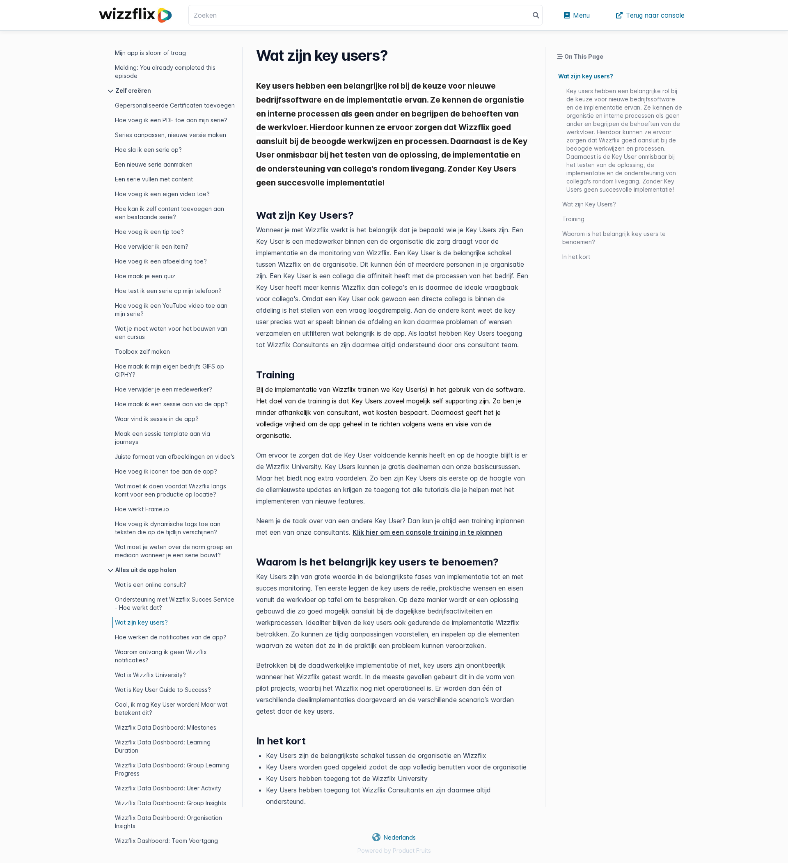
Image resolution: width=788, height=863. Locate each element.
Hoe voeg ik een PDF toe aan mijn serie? (171, 120)
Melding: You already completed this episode (165, 71)
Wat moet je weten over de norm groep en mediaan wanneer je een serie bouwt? (173, 551)
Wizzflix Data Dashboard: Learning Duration (163, 746)
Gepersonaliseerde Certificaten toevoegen (175, 105)
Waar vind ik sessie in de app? (157, 418)
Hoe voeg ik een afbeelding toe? (161, 261)
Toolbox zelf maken (142, 351)
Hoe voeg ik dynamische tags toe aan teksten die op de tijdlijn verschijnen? (167, 528)
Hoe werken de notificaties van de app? (171, 637)
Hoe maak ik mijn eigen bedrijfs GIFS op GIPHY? (169, 370)
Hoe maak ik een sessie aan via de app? (171, 404)
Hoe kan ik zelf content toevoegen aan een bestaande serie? (169, 212)
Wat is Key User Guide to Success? (163, 689)
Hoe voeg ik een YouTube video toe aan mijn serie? (171, 309)
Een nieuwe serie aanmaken (153, 164)
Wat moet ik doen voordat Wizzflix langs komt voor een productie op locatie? (170, 490)
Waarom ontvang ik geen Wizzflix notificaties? (161, 656)
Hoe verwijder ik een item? (151, 246)
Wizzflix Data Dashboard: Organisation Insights (168, 821)
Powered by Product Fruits (394, 850)
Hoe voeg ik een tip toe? (149, 231)
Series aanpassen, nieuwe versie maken (170, 134)
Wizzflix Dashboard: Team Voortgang (166, 840)
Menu (581, 15)
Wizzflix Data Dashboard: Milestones (165, 727)
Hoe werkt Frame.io (142, 509)
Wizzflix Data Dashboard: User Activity (168, 788)
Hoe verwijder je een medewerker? (163, 389)
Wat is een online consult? (150, 584)
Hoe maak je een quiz (145, 275)
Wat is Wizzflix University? (150, 674)
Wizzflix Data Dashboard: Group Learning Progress (172, 769)
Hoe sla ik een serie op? (148, 149)
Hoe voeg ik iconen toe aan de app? (166, 471)
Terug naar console (655, 15)
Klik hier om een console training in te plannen (427, 532)
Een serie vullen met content (154, 179)
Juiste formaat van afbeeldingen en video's (175, 456)
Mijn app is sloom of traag (150, 52)
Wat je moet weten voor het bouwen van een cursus (171, 332)
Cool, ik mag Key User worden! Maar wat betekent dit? (171, 708)
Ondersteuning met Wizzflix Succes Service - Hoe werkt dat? (174, 603)
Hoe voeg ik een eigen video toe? (162, 193)
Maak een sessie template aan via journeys (162, 437)
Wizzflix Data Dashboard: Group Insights (170, 802)
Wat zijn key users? (141, 622)
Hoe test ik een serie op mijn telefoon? (168, 290)
